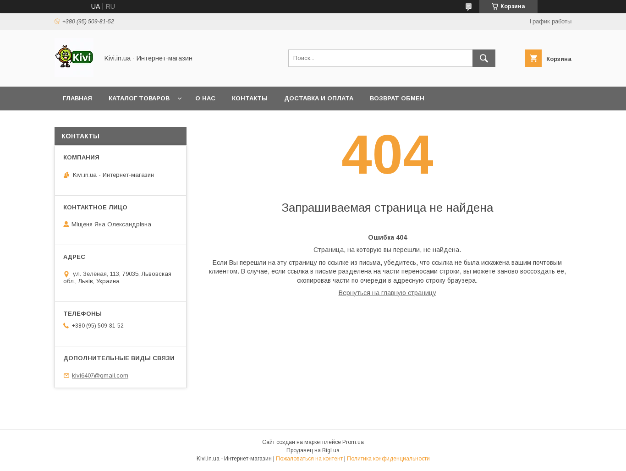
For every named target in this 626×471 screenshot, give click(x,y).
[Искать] (483, 58)
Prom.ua (353, 442)
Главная (77, 98)
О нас (205, 98)
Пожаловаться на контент (309, 458)
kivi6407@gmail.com (100, 375)
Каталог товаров (139, 98)
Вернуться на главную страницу (387, 292)
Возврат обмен (397, 98)
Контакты (250, 98)
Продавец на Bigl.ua (313, 450)
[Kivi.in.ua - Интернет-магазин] (74, 74)
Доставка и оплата (318, 98)
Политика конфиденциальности (388, 458)
